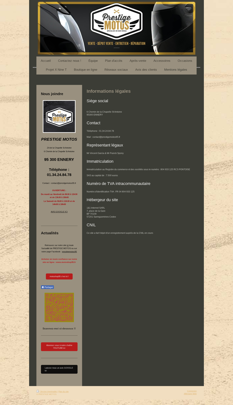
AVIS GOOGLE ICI (59, 212)
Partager (48, 287)
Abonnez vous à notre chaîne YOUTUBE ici (59, 346)
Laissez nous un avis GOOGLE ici (59, 369)
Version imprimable (48, 391)
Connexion (192, 391)
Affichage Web (190, 394)
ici (68, 245)
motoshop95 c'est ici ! (59, 276)
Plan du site (63, 391)
